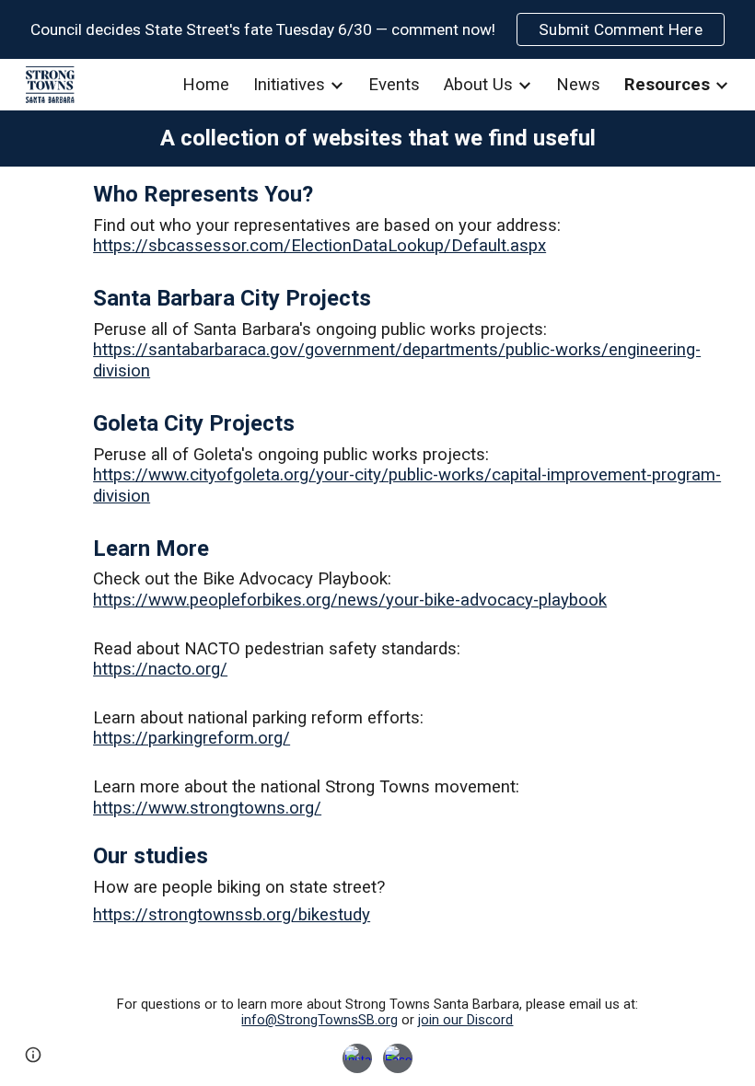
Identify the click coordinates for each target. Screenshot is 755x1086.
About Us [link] (478, 85)
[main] (377, 138)
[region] (377, 29)
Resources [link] (667, 85)
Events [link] (394, 85)
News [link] (578, 85)
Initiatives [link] (289, 85)
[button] (33, 1055)
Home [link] (205, 85)
